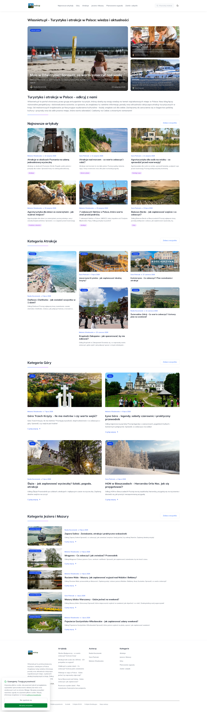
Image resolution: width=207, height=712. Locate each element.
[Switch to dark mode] (178, 6)
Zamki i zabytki (131, 6)
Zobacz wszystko (170, 123)
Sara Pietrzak (84, 156)
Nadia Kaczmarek (33, 296)
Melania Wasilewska (34, 156)
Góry (78, 6)
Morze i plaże (35, 30)
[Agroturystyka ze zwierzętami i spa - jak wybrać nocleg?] (155, 42)
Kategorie (124, 648)
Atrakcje (85, 6)
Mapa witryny (104, 704)
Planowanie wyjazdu (114, 6)
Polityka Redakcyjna (91, 704)
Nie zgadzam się (26, 700)
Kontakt (67, 704)
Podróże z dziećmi (138, 62)
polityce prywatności (34, 695)
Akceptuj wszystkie (26, 705)
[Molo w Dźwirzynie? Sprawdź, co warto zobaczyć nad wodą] (77, 58)
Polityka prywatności (56, 704)
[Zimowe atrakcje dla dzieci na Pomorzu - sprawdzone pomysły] (155, 75)
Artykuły (62, 648)
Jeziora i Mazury (97, 6)
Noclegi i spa (137, 29)
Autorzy (93, 648)
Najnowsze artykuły (65, 6)
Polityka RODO (77, 704)
